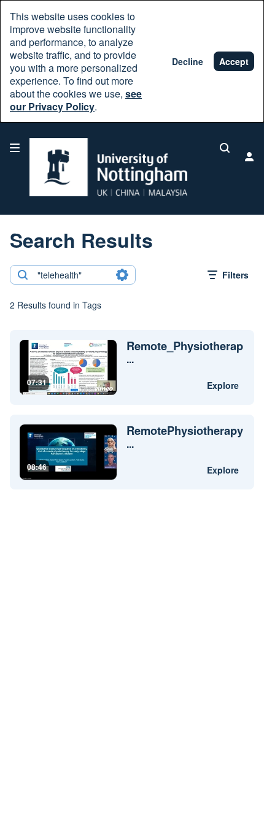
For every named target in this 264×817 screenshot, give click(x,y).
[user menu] (249, 156)
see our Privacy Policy (76, 99)
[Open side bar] (15, 148)
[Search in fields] (122, 275)
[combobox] (72, 275)
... (184, 353)
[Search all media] (225, 148)
